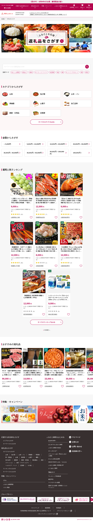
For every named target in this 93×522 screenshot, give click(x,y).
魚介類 (13, 454)
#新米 (31, 72)
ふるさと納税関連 (8, 484)
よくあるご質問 (52, 468)
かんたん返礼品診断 (54, 459)
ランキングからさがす (9, 468)
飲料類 (23, 457)
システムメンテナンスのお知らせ (38, 12)
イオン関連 (6, 487)
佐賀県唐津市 (27, 386)
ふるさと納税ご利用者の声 (56, 465)
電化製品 (34, 460)
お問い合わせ (77, 446)
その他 (29, 465)
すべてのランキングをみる (46, 322)
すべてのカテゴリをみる (46, 122)
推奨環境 (47, 508)
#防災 (87, 72)
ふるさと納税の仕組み (54, 447)
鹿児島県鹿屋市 (27, 314)
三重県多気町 (6, 386)
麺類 (37, 457)
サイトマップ (35, 508)
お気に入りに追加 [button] (31, 217)
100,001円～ (77, 153)
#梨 (82, 72)
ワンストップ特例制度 (54, 476)
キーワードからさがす (9, 443)
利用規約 (58, 508)
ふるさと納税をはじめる (60, 6)
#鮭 (58, 72)
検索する (87, 66)
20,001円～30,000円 (80, 144)
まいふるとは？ (52, 451)
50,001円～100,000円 (57, 153)
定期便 (22, 465)
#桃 (62, 72)
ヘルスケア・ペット (11, 465)
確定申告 (50, 479)
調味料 (16, 460)
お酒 (16, 457)
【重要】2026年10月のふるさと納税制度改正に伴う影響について (48, 14)
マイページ (76, 437)
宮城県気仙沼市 (40, 217)
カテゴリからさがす (9, 451)
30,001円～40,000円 (11, 153)
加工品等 (8, 460)
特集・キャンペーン (47, 6)
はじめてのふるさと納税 (55, 444)
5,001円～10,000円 (34, 144)
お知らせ (75, 442)
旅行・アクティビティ (23, 462)
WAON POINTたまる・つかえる (57, 462)
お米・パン (22, 454)
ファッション (9, 462)
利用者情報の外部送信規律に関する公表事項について (35, 510)
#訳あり (24, 72)
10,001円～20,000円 (57, 144)
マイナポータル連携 (54, 482)
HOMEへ (47, 330)
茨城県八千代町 (15, 266)
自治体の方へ (77, 451)
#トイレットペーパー (41, 72)
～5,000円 (7, 144)
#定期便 (52, 72)
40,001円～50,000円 (34, 153)
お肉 (6, 454)
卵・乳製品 (8, 457)
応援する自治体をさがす (22, 6)
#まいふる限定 (15, 72)
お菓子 (30, 457)
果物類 (30, 454)
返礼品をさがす (35, 6)
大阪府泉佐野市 (65, 217)
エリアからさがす (8, 440)
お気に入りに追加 (20, 386)
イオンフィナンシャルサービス (46, 514)
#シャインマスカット (72, 72)
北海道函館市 (48, 386)
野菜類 (38, 454)
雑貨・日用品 (25, 460)
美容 (42, 460)
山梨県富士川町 (15, 217)
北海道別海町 (40, 266)
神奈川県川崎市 (52, 314)
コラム (4, 480)
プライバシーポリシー (63, 510)
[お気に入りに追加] (31, 217)
